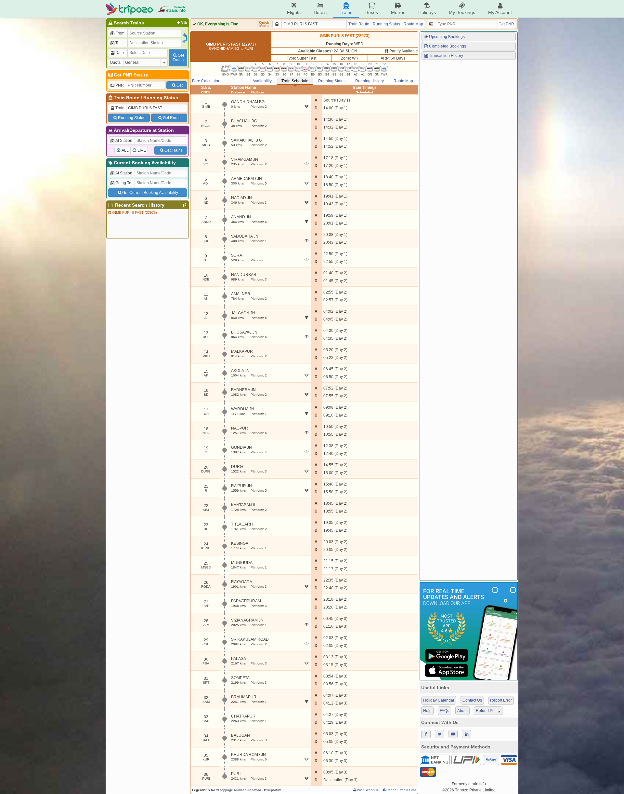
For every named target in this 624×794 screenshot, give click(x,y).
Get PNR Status (131, 74)
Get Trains (173, 150)
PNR (119, 85)
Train (119, 108)
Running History (369, 81)
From (119, 33)
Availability (262, 81)
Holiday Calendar (438, 700)
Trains (346, 12)
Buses (371, 12)
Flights (294, 12)
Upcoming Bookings (447, 36)
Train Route (126, 97)
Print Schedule (368, 790)
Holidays (427, 12)
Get (179, 85)
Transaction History (446, 55)
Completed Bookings (447, 46)
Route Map (413, 24)
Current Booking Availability (145, 162)
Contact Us (472, 700)
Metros (398, 12)
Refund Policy (488, 710)
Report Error (501, 700)
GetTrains (178, 57)
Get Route (172, 118)
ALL (125, 150)
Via (184, 22)
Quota (115, 62)
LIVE (141, 150)
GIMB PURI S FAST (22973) (134, 212)
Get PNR (506, 24)
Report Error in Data (401, 790)
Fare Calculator (205, 81)
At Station (123, 140)
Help (427, 710)
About (462, 710)
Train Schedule (294, 81)
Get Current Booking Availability (150, 192)
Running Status (160, 97)
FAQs (444, 710)
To (117, 43)
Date (119, 52)
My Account (500, 12)
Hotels (320, 12)
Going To (123, 183)
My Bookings (462, 12)
